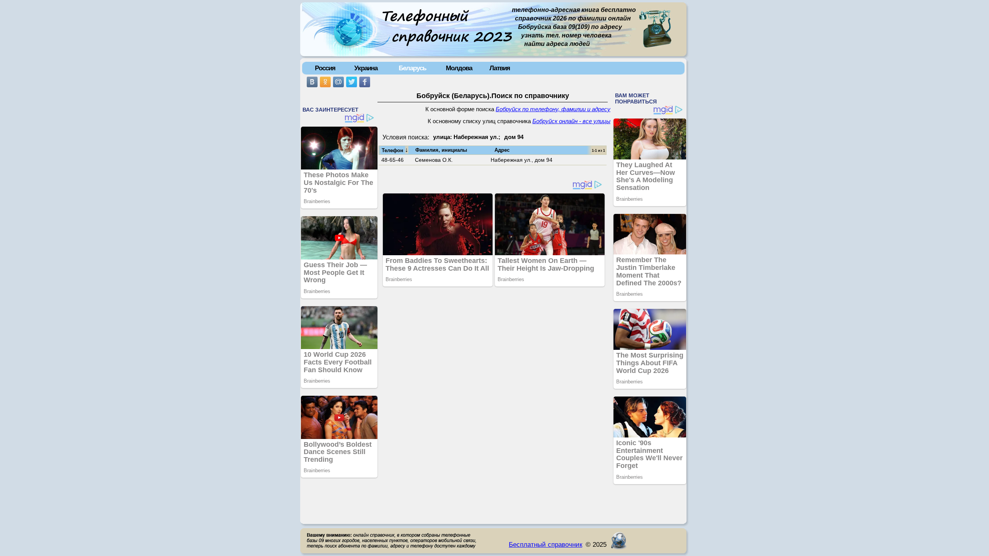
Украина (365, 68)
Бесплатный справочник (545, 544)
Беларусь (412, 68)
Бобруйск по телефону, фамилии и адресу (553, 109)
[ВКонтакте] (312, 81)
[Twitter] (351, 81)
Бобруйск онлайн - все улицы (571, 121)
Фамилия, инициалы (441, 150)
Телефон (395, 150)
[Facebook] (364, 81)
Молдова (459, 68)
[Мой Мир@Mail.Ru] (338, 81)
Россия (325, 68)
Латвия (499, 68)
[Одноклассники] (325, 81)
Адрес (502, 150)
